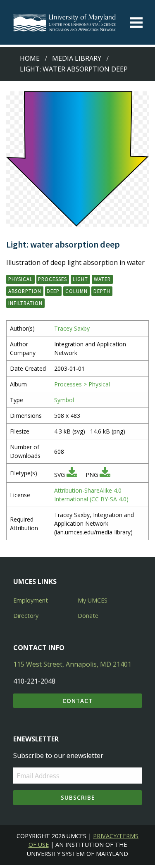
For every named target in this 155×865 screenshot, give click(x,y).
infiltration (25, 303)
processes (52, 279)
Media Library (76, 58)
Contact (77, 701)
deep (53, 291)
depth (101, 291)
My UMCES (92, 600)
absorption (24, 291)
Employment (30, 600)
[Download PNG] (105, 475)
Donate (88, 616)
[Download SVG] (72, 475)
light (80, 279)
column (76, 291)
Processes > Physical (82, 384)
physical (20, 279)
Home (30, 58)
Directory (25, 616)
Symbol (64, 400)
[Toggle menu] (136, 22)
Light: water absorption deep (74, 69)
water (102, 279)
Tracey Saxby (72, 328)
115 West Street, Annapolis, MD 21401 (72, 664)
